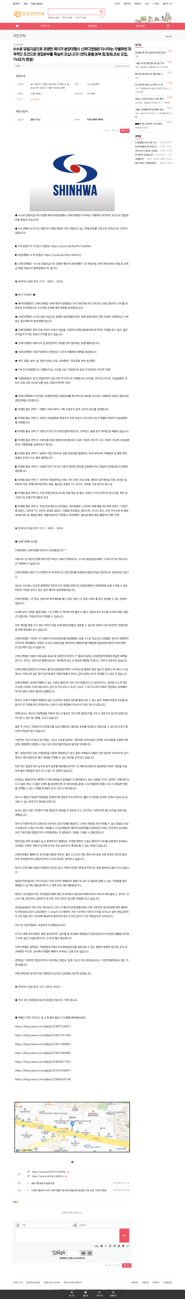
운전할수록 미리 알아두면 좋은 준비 (150, 52)
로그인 (117, 4)
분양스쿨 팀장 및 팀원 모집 (42, 1183)
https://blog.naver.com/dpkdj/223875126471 (43, 1026)
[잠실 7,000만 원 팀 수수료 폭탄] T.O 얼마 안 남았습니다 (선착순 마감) (150, 99)
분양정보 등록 (53, 18)
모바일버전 (167, 1282)
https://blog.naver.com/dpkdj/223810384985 (43, 1053)
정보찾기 (137, 4)
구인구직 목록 (66, 18)
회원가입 (127, 4)
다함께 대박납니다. (140, 159)
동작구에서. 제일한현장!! (145, 163)
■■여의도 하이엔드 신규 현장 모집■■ (150, 124)
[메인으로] (17, 26)
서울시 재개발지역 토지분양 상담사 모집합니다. (150, 109)
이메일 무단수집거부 (52, 1282)
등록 (124, 1235)
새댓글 (138, 136)
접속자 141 (167, 4)
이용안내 (145, 1282)
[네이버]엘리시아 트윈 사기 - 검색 (147, 146)
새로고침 (90, 1253)
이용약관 (134, 1282)
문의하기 (156, 1282)
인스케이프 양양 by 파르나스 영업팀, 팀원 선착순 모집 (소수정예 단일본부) (150, 84)
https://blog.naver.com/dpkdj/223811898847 (43, 1044)
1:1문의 (156, 4)
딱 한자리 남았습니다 (144, 155)
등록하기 (113, 1296)
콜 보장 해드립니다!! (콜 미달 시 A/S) (150, 74)
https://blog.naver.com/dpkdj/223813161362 (43, 1035)
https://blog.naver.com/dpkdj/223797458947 (43, 1070)
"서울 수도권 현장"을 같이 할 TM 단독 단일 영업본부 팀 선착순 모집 (150, 63)
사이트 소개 (17, 1282)
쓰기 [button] (126, 131)
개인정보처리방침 (33, 1282)
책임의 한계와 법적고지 (73, 1282)
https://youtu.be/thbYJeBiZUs (62, 255)
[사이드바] (168, 26)
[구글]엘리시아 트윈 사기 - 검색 (147, 142)
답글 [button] (116, 131)
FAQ (147, 4)
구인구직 (168, 37)
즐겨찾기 (16, 4)
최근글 (138, 45)
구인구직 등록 (80, 18)
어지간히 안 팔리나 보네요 (146, 151)
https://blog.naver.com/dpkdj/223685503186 (43, 1079)
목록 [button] (107, 131)
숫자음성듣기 (83, 1253)
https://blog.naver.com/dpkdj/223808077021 (43, 1061)
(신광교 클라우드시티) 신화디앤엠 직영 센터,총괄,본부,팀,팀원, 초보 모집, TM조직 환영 (68, 1190)
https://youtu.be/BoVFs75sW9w (71, 246)
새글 (25, 4)
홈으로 (85, 1296)
